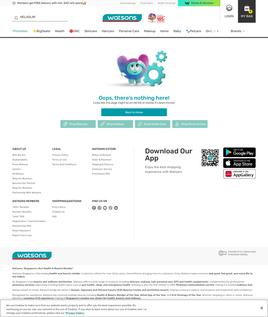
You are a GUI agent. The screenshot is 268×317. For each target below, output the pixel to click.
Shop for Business (22, 178)
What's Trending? (167, 3)
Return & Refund (101, 155)
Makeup (150, 31)
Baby (177, 31)
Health (60, 31)
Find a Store (146, 3)
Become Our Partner (23, 183)
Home (164, 31)
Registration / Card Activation (29, 221)
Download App (128, 3)
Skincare (90, 31)
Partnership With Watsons (26, 192)
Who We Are (19, 155)
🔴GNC (74, 31)
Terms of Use (59, 159)
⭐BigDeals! (41, 31)
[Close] (261, 308)
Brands (236, 31)
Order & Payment (101, 159)
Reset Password (21, 230)
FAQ (54, 216)
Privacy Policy (60, 155)
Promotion (20, 31)
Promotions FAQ (101, 173)
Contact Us (58, 211)
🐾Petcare (193, 31)
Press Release (20, 164)
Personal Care (129, 31)
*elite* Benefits (20, 207)
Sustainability (19, 159)
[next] (217, 31)
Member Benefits (21, 211)
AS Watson (18, 173)
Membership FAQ (21, 226)
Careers (16, 169)
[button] (247, 11)
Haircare (108, 31)
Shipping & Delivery (102, 164)
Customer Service (102, 169)
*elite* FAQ (18, 216)
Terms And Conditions (64, 164)
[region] (134, 308)
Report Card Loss (22, 235)
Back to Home (134, 112)
